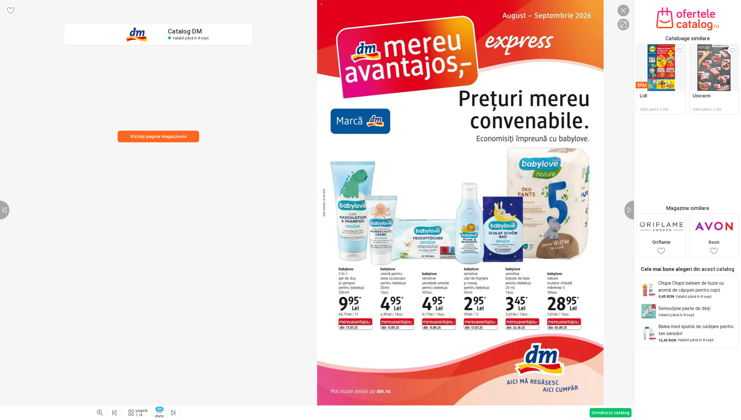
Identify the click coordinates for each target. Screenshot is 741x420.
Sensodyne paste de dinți (684, 308)
